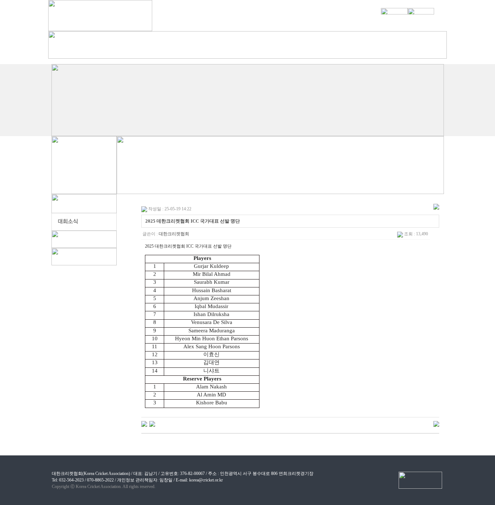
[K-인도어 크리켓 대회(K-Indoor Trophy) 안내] (144, 423)
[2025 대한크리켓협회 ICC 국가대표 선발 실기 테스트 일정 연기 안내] (152, 423)
